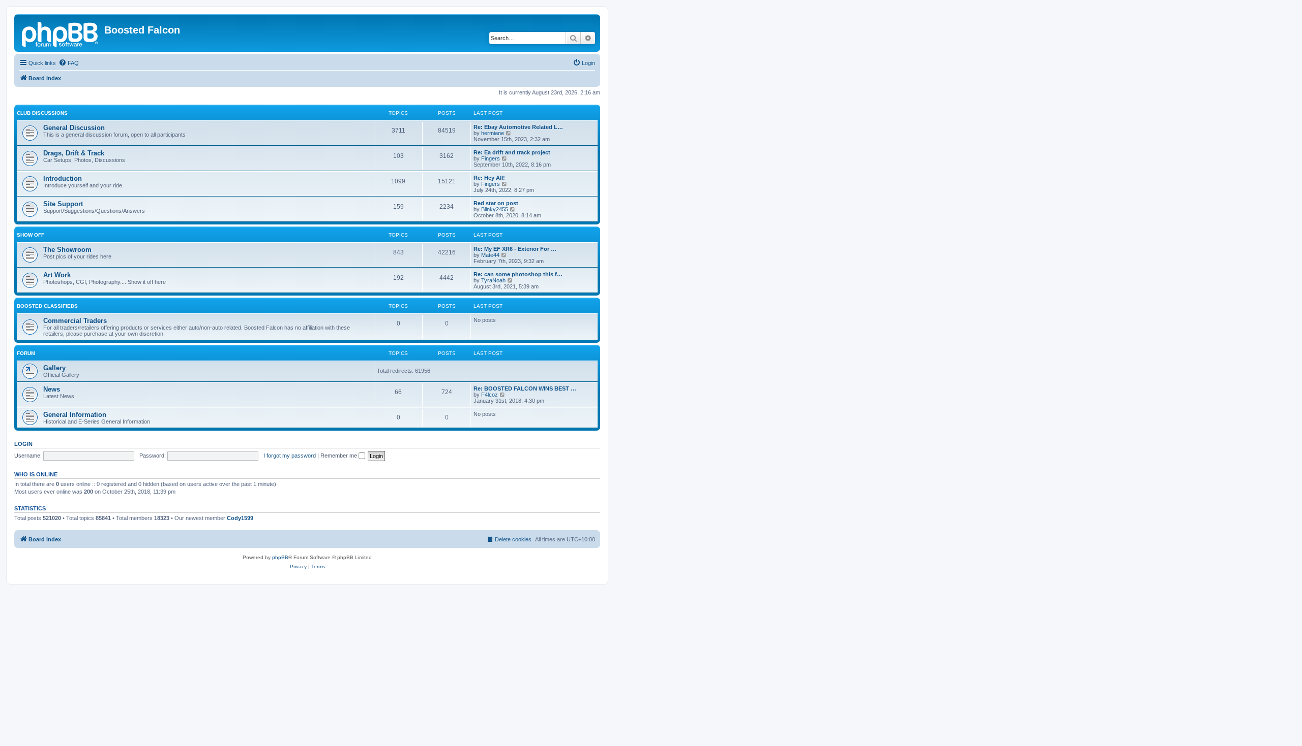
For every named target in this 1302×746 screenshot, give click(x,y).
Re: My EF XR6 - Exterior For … (515, 249)
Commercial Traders (75, 321)
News (51, 389)
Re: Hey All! (489, 178)
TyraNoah (493, 280)
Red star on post (496, 203)
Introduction (62, 178)
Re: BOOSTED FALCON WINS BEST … (525, 388)
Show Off (30, 235)
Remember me (339, 455)
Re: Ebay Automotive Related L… (518, 127)
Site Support (63, 204)
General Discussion (74, 128)
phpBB (280, 557)
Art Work (57, 275)
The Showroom (67, 249)
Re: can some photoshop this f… (518, 274)
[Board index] (60, 33)
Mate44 (490, 255)
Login (23, 444)
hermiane (492, 133)
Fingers (490, 158)
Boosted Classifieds (47, 306)
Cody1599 (240, 518)
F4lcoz (489, 395)
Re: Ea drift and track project (512, 152)
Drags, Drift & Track (73, 153)
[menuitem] (68, 63)
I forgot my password (289, 455)
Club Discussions (42, 113)
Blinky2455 (494, 209)
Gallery (54, 368)
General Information (74, 414)
